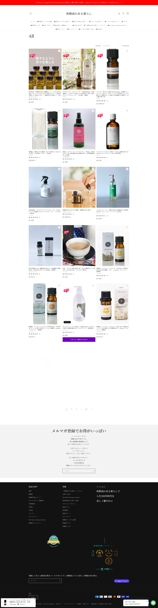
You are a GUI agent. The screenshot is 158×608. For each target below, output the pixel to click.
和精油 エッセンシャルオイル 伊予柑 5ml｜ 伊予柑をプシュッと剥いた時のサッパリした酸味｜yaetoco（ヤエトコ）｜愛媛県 (45, 328)
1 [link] (66, 409)
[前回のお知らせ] (29, 2)
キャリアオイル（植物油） (37, 500)
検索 (30, 491)
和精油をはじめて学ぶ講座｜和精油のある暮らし (77, 210)
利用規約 (65, 510)
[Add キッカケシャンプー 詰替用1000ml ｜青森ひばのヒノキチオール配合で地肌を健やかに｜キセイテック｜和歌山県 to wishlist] (59, 350)
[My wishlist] (123, 13)
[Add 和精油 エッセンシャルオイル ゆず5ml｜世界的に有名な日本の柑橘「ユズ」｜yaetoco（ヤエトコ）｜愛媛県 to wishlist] (127, 227)
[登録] (93, 471)
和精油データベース (35, 523)
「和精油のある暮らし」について (73, 491)
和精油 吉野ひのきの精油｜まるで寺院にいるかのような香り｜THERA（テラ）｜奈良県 (45, 152)
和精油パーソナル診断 (69, 520)
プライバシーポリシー (69, 604)
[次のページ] (91, 409)
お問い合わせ (67, 494)
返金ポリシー (67, 507)
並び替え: (98, 46)
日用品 (31, 510)
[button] (31, 13)
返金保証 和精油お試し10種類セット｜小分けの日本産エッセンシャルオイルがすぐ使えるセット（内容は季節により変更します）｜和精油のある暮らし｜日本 (45, 93)
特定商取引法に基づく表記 (71, 500)
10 (86, 409)
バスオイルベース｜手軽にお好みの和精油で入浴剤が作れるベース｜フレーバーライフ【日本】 (112, 210)
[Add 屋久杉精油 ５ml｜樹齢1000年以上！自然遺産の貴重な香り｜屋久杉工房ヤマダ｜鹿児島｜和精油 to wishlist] (59, 227)
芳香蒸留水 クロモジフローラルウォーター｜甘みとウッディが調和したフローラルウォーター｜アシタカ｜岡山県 (45, 211)
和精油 (31, 494)
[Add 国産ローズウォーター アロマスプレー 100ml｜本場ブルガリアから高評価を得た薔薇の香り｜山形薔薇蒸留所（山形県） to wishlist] (93, 110)
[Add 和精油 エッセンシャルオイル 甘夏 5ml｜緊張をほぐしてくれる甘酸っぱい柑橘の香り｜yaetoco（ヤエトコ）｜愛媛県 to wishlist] (127, 285)
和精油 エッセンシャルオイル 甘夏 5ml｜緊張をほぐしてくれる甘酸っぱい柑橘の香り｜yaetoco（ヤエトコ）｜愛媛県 (112, 328)
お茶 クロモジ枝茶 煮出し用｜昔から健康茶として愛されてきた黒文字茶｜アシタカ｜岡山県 (79, 269)
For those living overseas (37, 520)
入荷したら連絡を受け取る (79, 339)
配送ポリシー (67, 513)
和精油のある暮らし (38, 604)
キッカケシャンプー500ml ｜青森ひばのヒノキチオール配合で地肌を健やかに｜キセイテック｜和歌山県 (79, 327)
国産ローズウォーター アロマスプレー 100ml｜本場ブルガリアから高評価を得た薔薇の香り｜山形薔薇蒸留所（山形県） (79, 153)
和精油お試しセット (35, 497)
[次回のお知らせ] (129, 2)
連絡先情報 (94, 604)
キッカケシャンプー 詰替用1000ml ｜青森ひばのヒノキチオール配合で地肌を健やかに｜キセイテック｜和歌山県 (45, 393)
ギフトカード (33, 516)
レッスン (31, 513)
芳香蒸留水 (32, 504)
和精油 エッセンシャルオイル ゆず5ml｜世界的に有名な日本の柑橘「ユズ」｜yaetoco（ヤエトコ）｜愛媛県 (112, 270)
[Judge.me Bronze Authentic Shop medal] (100, 553)
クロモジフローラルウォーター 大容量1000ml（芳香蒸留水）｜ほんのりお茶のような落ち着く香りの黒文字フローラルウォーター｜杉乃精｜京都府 (79, 93)
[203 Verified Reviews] (53, 548)
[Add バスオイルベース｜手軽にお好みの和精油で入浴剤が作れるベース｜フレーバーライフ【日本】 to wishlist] (127, 169)
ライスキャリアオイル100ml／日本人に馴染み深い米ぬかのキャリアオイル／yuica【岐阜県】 (112, 152)
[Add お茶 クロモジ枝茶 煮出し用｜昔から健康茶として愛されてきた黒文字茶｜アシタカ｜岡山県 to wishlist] (93, 227)
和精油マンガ (67, 526)
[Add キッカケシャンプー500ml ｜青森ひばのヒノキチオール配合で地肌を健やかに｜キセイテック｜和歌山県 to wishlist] (93, 285)
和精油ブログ (67, 523)
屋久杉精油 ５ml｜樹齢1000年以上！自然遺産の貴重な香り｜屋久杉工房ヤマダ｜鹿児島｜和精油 (45, 269)
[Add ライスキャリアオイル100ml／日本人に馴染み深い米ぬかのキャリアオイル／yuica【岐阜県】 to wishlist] (127, 110)
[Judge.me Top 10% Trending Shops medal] (100, 561)
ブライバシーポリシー (69, 504)
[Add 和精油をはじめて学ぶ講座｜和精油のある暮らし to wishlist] (93, 169)
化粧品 (31, 507)
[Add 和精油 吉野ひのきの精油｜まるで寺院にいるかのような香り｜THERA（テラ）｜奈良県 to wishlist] (59, 110)
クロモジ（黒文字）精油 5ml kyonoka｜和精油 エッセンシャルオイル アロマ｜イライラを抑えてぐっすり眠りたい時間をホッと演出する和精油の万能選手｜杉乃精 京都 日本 (112, 94)
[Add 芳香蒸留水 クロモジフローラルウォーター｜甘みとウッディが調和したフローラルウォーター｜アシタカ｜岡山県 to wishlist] (59, 169)
